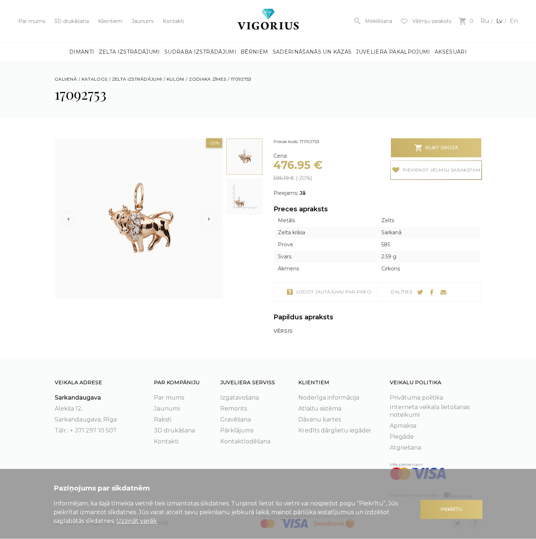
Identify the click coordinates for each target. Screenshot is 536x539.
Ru (485, 21)
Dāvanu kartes (319, 419)
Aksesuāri (451, 52)
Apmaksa (403, 425)
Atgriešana (405, 447)
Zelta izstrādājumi (129, 52)
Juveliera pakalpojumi (393, 52)
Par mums (31, 21)
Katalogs (94, 79)
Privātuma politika (416, 397)
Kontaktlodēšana (245, 441)
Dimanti (81, 52)
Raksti (162, 419)
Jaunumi (143, 21)
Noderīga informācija (328, 397)
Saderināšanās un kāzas (312, 52)
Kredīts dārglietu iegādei (334, 430)
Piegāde (402, 436)
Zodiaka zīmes (207, 79)
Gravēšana (235, 419)
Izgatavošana (239, 397)
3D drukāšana (71, 21)
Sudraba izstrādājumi (200, 52)
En (514, 21)
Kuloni (176, 79)
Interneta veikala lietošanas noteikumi (430, 411)
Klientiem (110, 21)
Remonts (233, 408)
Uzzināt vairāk (136, 520)
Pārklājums (236, 430)
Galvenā (66, 79)
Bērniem (254, 52)
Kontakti (173, 21)
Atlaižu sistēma (319, 408)
